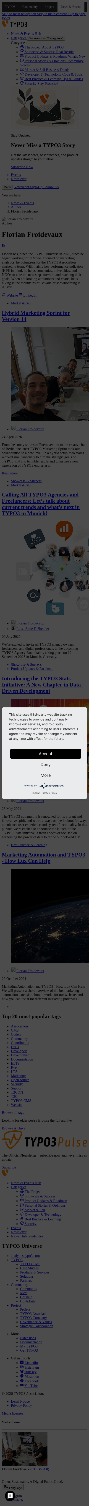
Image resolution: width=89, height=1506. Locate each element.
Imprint (36, 792)
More (46, 775)
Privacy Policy (49, 792)
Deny (46, 764)
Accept (45, 753)
